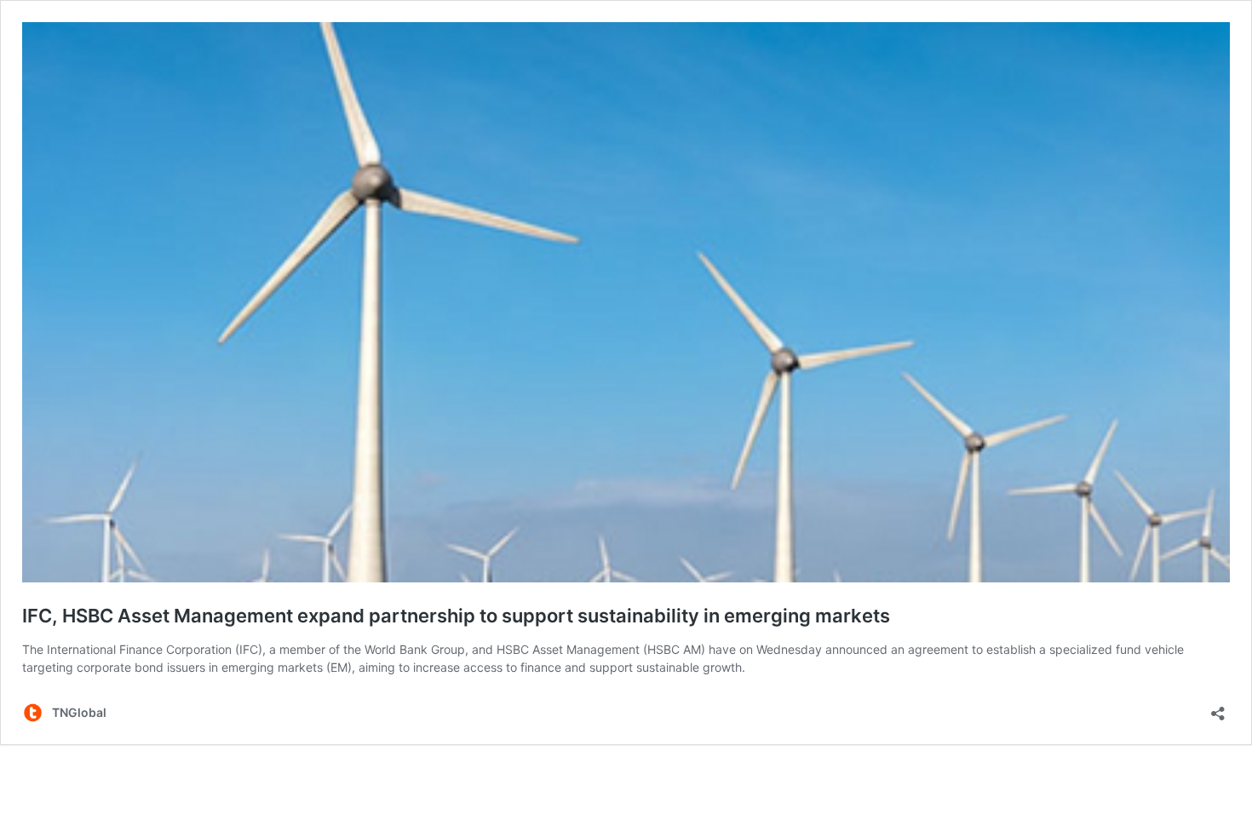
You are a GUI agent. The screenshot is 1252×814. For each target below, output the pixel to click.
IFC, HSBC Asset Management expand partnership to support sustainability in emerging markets (456, 616)
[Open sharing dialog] (1218, 708)
